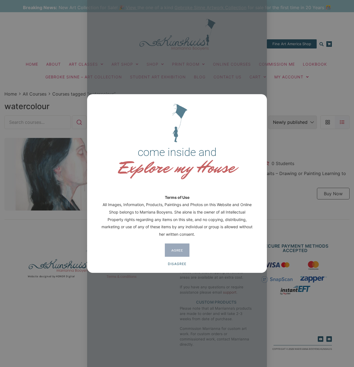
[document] (177, 183)
